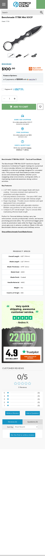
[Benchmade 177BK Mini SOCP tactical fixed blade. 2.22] (11, 56)
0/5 (22, 377)
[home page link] (21, 4)
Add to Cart (20, 106)
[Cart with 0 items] (40, 4)
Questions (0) (32, 422)
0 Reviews (22, 387)
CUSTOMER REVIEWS (13, 368)
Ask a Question (32, 413)
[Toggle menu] (4, 4)
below (29, 148)
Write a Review (12, 413)
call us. (26, 150)
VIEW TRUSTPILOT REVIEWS (30, 357)
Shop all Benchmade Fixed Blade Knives (17, 232)
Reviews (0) (12, 422)
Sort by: (10, 427)
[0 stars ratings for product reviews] (22, 383)
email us (19, 150)
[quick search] (41, 12)
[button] (22, 79)
